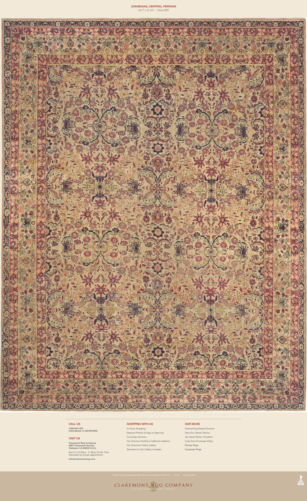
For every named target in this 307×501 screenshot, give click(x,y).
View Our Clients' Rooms (197, 432)
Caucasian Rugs (193, 449)
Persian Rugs (191, 445)
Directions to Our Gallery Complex (144, 449)
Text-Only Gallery (189, 475)
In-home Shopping (136, 428)
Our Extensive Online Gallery (141, 445)
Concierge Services (136, 437)
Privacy (177, 475)
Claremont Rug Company (153, 488)
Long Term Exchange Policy (199, 441)
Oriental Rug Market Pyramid (199, 428)
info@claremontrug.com (82, 459)
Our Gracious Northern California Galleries (148, 441)
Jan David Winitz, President (199, 437)
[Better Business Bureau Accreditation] (301, 480)
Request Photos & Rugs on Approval (145, 432)
